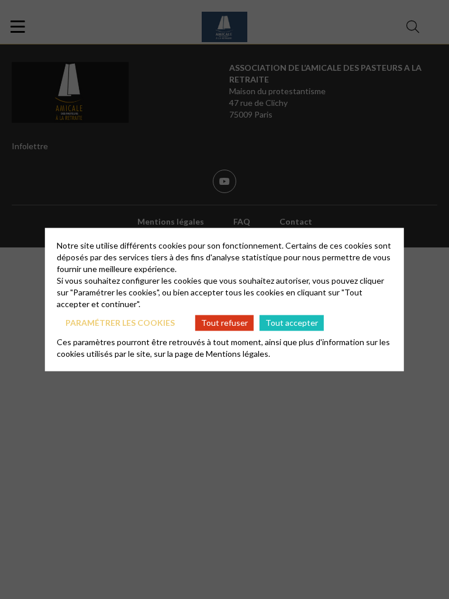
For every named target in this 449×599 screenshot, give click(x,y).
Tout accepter (291, 323)
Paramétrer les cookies (120, 323)
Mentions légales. (238, 353)
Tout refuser (224, 323)
